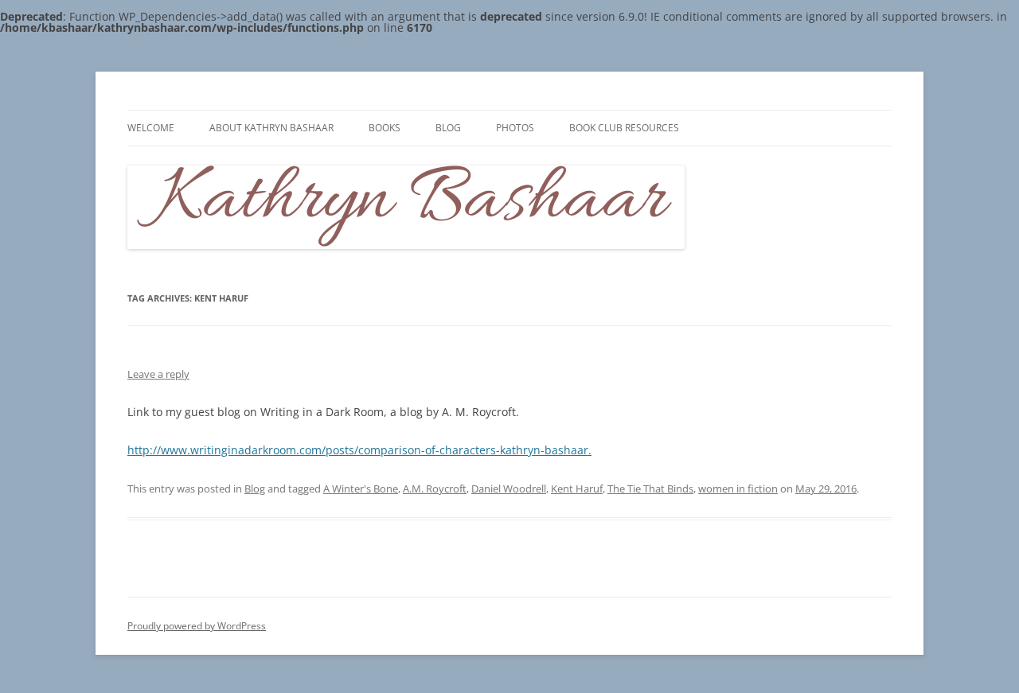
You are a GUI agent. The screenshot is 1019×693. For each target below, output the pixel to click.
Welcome (150, 127)
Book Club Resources (624, 127)
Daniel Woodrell (508, 488)
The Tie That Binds (650, 488)
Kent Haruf (577, 488)
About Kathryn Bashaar (271, 127)
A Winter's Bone (360, 488)
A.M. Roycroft (435, 488)
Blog (448, 127)
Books (384, 127)
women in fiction (738, 488)
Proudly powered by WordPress (196, 626)
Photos (515, 127)
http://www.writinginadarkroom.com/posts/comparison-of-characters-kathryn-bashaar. (359, 449)
